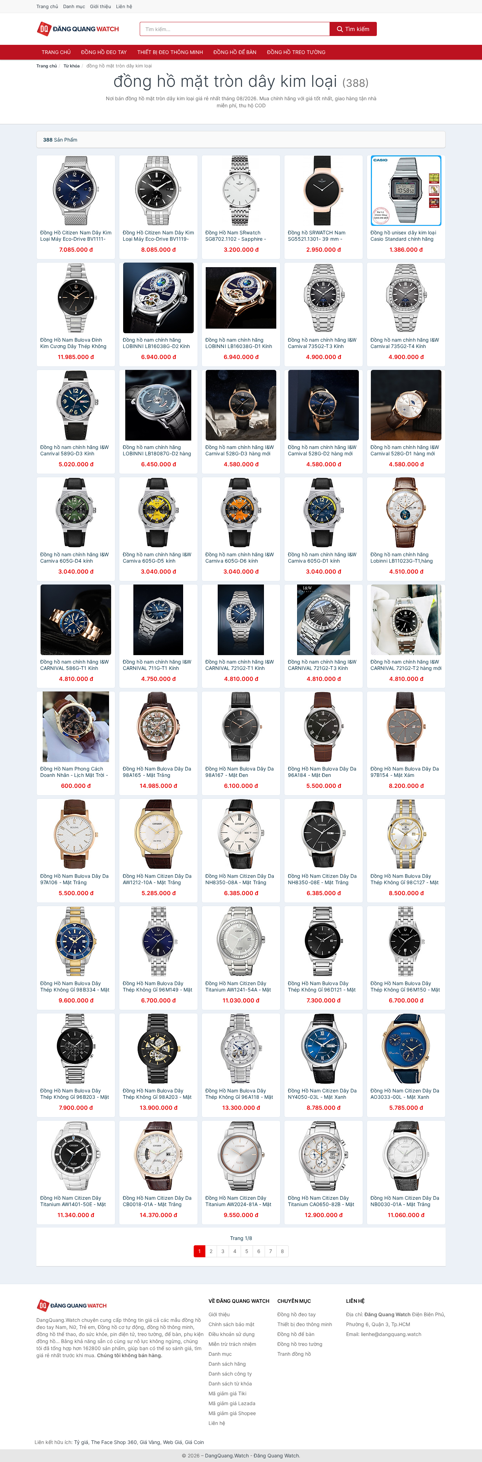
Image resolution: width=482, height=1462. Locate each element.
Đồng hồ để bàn (235, 52)
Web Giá (172, 1442)
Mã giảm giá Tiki (227, 1393)
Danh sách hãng (227, 1364)
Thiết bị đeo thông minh (170, 52)
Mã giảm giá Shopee (232, 1413)
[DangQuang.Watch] (77, 29)
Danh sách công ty (230, 1374)
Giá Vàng (150, 1442)
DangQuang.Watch (227, 1455)
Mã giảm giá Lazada (232, 1403)
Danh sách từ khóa (230, 1383)
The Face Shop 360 (114, 1442)
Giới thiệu (100, 6)
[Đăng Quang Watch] (71, 1305)
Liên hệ (124, 6)
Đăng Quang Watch (276, 1455)
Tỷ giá (81, 1442)
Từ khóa (72, 65)
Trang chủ (47, 6)
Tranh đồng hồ (294, 1354)
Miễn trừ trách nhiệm (232, 1344)
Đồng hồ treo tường (296, 52)
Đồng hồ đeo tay (104, 52)
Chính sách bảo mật (231, 1324)
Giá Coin (194, 1442)
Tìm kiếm (356, 28)
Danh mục (74, 6)
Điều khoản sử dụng (232, 1334)
